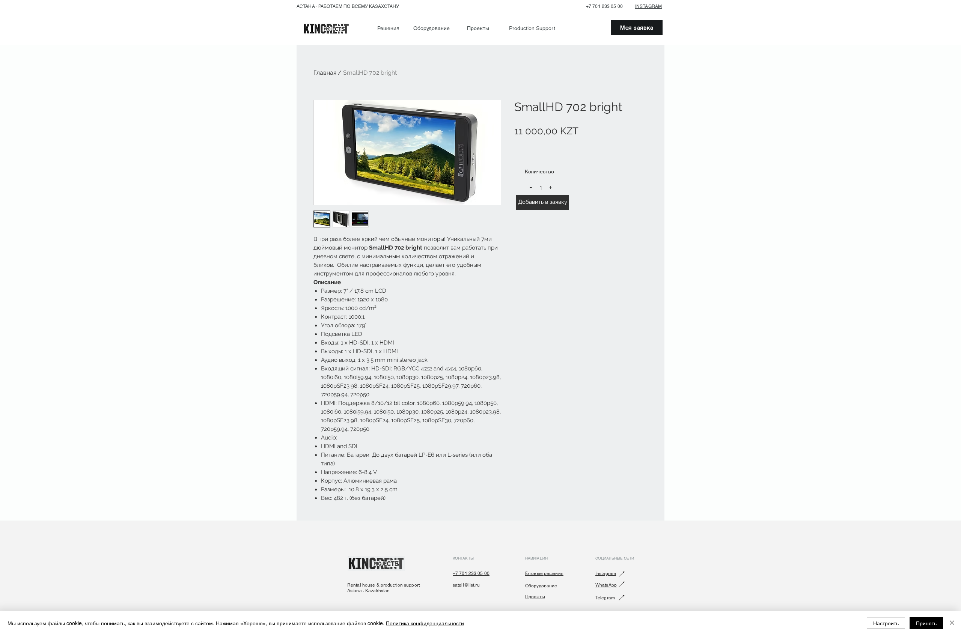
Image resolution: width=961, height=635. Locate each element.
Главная (324, 72)
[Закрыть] (951, 623)
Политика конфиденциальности (425, 623)
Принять (926, 623)
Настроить (886, 623)
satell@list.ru (466, 585)
